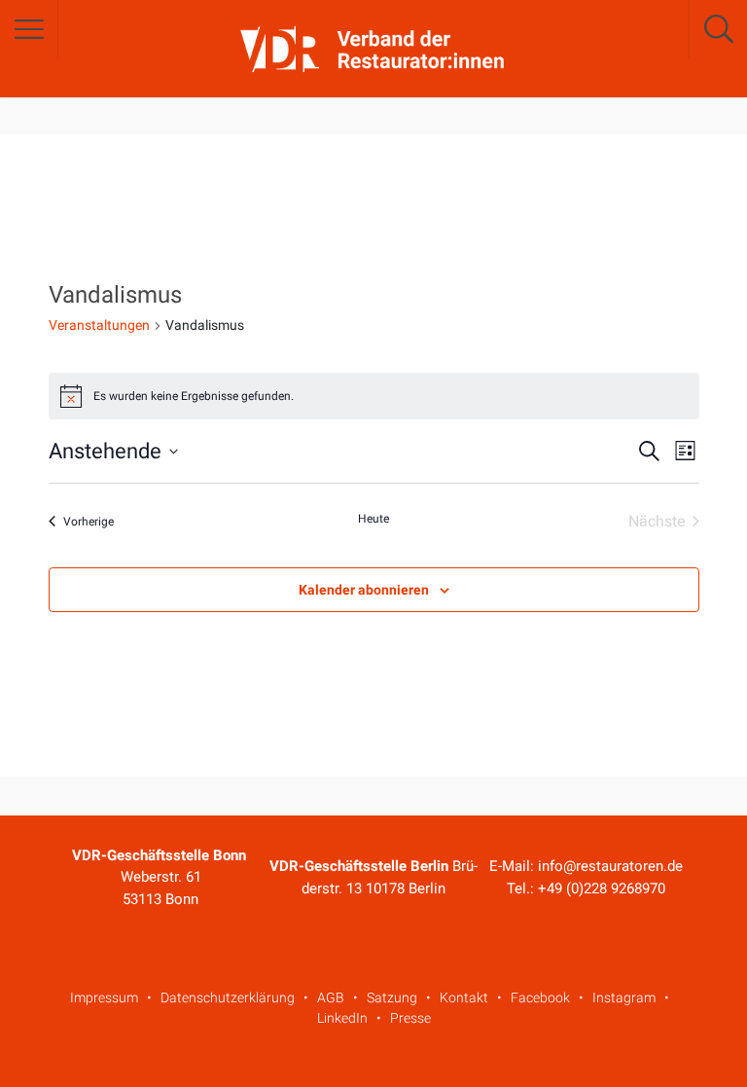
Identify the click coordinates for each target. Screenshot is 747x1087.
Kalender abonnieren (364, 590)
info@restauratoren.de (610, 866)
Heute (373, 518)
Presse (410, 1018)
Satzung (392, 997)
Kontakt (464, 997)
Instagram (624, 997)
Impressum (104, 997)
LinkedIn (342, 1018)
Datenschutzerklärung (227, 997)
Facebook (540, 997)
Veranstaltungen (99, 325)
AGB (330, 997)
